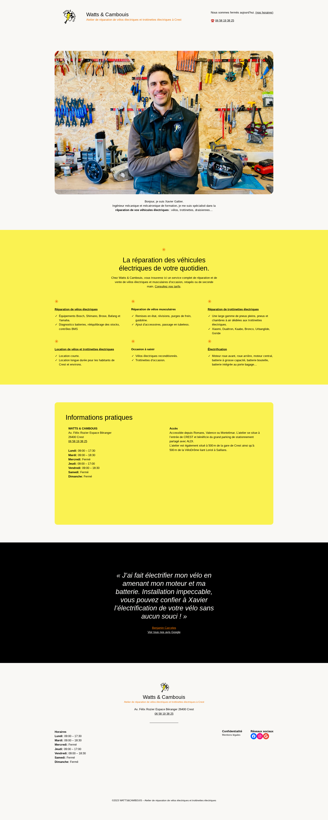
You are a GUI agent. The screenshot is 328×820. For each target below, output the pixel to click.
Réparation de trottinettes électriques (233, 309)
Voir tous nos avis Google (164, 632)
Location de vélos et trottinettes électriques (84, 349)
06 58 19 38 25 (224, 20)
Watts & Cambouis (107, 14)
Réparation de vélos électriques (76, 309)
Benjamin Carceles (164, 628)
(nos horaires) (264, 12)
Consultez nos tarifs (167, 286)
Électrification (217, 349)
